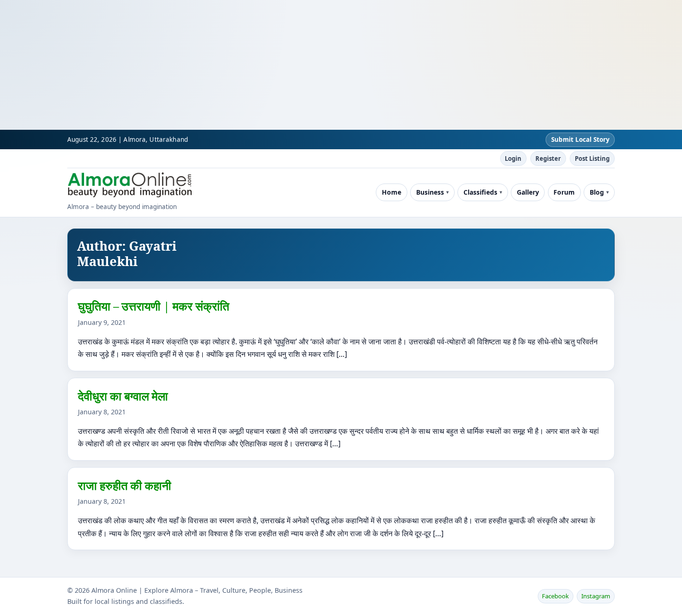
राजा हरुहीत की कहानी (124, 485)
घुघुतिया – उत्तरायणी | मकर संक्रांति (153, 306)
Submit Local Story (580, 139)
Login (513, 158)
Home (391, 192)
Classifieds (480, 192)
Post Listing (592, 158)
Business (430, 192)
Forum (564, 192)
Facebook (555, 596)
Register (548, 158)
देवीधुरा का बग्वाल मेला (123, 396)
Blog (597, 192)
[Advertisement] (278, 65)
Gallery (528, 192)
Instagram (595, 596)
